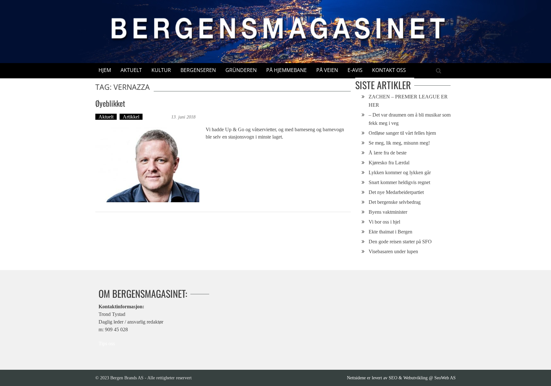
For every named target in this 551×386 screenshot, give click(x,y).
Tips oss (107, 343)
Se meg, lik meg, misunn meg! (399, 143)
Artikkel (131, 116)
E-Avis (355, 70)
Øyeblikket (110, 103)
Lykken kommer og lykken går (400, 172)
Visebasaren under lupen (393, 251)
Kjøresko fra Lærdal (389, 162)
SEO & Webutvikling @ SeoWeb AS (422, 377)
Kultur (161, 70)
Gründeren (241, 70)
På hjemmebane (286, 70)
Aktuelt (131, 70)
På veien (327, 70)
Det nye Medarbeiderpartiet (396, 192)
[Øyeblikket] (147, 164)
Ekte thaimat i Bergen (390, 231)
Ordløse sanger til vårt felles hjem (402, 133)
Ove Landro (157, 116)
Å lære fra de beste (388, 152)
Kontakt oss (389, 70)
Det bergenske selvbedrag (395, 202)
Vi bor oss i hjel (384, 222)
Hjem (105, 70)
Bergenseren (198, 70)
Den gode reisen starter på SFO (400, 241)
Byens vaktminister (388, 212)
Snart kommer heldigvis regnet (399, 182)
